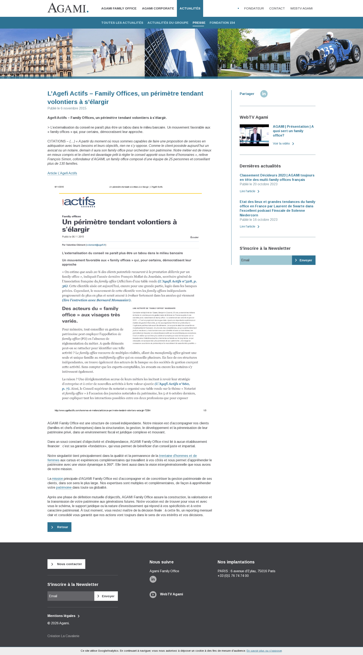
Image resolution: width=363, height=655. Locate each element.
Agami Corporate (158, 8)
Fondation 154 (222, 22)
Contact (277, 8)
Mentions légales (61, 616)
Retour (62, 527)
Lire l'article (248, 191)
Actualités (190, 8)
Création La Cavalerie (63, 636)
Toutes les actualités (122, 22)
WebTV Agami (301, 8)
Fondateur (254, 8)
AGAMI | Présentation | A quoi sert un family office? (293, 131)
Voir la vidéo (282, 143)
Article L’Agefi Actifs (62, 173)
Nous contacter (69, 564)
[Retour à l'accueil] (67, 8)
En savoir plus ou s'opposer (264, 650)
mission (58, 478)
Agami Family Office (119, 8)
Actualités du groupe (167, 22)
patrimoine (64, 487)
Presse (199, 22)
